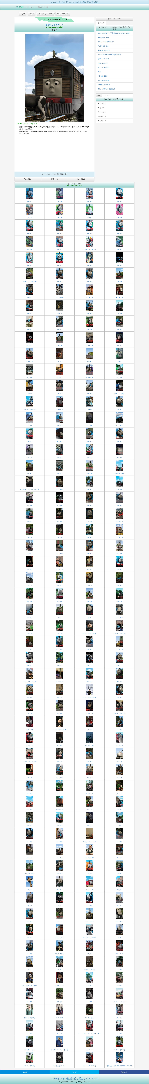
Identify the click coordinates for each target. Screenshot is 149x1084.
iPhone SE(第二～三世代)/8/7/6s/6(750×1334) (113, 33)
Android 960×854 (104, 85)
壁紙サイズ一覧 (43, 7)
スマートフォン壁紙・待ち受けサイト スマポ (74, 1078)
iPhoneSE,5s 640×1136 (106, 42)
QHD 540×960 (103, 63)
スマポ (19, 7)
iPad (99, 72)
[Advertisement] (54, 154)
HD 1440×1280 (103, 67)
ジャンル (30, 7)
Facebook (124, 1072)
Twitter (74, 1072)
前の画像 (28, 179)
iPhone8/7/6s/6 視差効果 (106, 89)
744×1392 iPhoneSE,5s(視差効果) (109, 54)
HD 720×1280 (103, 76)
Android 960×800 (104, 50)
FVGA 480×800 (103, 46)
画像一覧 (54, 179)
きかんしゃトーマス (54, 25)
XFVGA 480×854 (104, 37)
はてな (25, 1072)
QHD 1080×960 (103, 59)
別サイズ (101, 23)
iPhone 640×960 (103, 80)
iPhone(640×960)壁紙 (54, 27)
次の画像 (81, 179)
